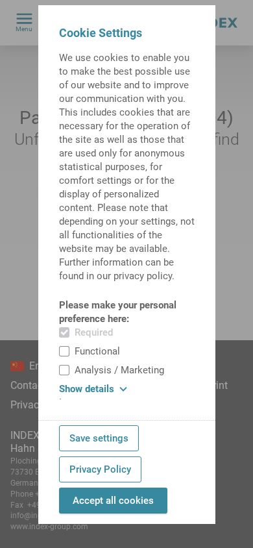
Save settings (98, 438)
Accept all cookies (113, 500)
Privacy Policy (100, 469)
